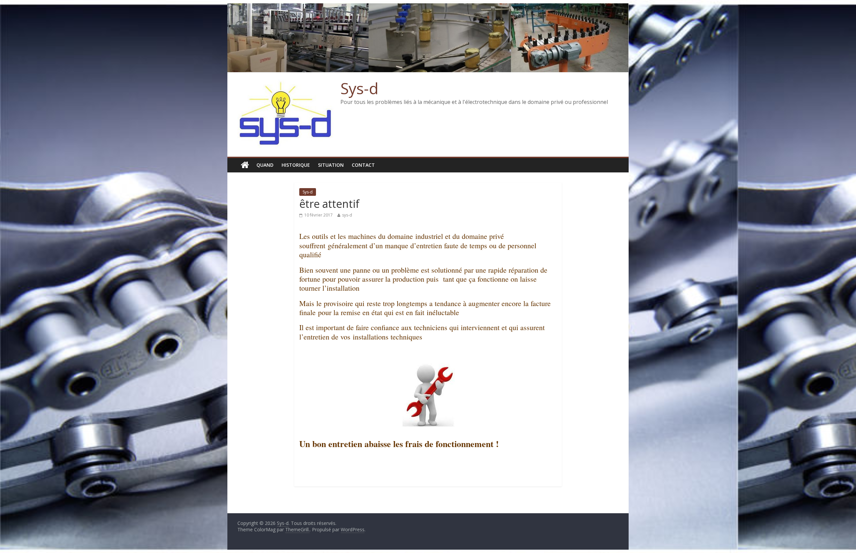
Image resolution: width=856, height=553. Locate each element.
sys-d (347, 215)
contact (363, 165)
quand (265, 165)
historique (296, 165)
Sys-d (359, 88)
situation (331, 165)
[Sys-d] (244, 165)
